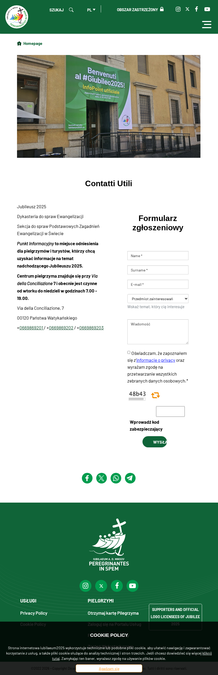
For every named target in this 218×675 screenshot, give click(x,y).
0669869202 (61, 327)
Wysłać (160, 442)
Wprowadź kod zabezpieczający (146, 425)
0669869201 (31, 327)
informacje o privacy (155, 360)
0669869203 (91, 327)
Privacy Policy (33, 613)
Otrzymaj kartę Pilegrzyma (113, 613)
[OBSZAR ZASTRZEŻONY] (161, 9)
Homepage (32, 43)
